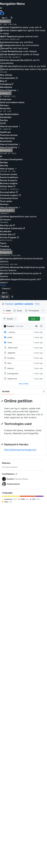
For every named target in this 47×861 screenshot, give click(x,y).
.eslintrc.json (12, 348)
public (9, 337)
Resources (5, 150)
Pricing (3, 285)
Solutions (4, 93)
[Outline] (44, 391)
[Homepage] (2, 14)
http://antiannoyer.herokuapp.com (20, 449)
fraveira (9, 304)
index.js (10, 368)
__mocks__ (11, 332)
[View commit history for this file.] (41, 326)
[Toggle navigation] (1, 10)
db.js (9, 363)
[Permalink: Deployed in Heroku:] (2, 444)
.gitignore (11, 353)
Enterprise (5, 252)
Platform (4, 21)
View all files (23, 384)
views (9, 342)
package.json (12, 373)
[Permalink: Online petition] (2, 401)
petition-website (24, 304)
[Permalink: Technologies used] (2, 424)
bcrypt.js (11, 358)
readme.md (12, 379)
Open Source (6, 210)
